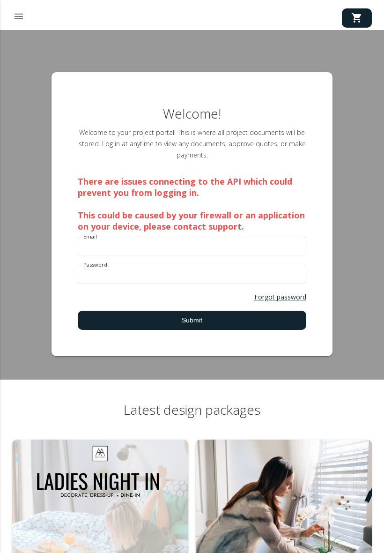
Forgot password (280, 296)
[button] (18, 15)
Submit (192, 320)
